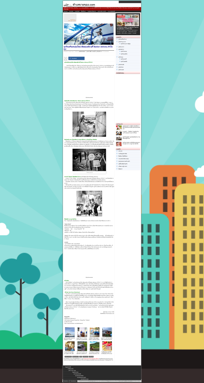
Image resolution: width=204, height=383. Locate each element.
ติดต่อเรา (120, 169)
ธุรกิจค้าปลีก (121, 64)
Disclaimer (130, 381)
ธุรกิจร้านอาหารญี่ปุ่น (125, 43)
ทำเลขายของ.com (92, 381)
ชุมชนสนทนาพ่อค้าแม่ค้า (124, 161)
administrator (82, 51)
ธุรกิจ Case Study (72, 370)
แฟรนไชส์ (77, 11)
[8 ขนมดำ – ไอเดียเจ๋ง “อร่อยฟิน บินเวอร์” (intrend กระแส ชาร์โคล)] (119, 134)
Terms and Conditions (123, 381)
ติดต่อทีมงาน (66, 381)
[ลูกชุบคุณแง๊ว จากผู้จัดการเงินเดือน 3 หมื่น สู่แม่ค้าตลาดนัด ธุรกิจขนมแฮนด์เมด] (119, 129)
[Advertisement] (89, 85)
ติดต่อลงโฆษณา (73, 381)
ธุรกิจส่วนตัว (85, 356)
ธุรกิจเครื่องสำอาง (122, 39)
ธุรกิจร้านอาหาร (122, 41)
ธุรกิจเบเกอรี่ (123, 59)
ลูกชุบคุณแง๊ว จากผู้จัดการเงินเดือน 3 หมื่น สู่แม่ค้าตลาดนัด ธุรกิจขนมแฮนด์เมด (131, 127)
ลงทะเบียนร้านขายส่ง (84, 379)
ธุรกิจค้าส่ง (120, 67)
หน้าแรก (65, 11)
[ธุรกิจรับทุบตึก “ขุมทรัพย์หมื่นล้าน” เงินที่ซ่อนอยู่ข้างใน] (119, 140)
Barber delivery (68, 356)
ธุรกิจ (81, 356)
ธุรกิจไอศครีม (124, 61)
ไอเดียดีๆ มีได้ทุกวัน (92, 11)
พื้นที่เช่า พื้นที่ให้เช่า (122, 156)
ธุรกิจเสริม (91, 356)
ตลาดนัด (71, 11)
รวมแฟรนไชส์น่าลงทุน (123, 158)
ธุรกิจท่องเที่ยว (124, 54)
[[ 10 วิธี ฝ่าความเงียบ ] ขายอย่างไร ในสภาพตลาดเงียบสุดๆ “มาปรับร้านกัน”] (128, 25)
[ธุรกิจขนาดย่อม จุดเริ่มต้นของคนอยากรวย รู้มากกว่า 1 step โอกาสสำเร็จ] (119, 145)
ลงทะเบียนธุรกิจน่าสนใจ (81, 377)
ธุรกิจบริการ (99, 51)
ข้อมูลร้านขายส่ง (75, 372)
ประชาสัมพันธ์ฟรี (111, 11)
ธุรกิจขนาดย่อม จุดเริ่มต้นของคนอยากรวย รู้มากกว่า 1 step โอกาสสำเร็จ (131, 143)
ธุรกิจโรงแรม (124, 51)
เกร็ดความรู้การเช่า (122, 166)
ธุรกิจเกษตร (121, 69)
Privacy (108, 381)
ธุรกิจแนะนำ (119, 124)
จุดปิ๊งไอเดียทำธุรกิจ (122, 163)
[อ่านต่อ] (134, 33)
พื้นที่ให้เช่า (83, 11)
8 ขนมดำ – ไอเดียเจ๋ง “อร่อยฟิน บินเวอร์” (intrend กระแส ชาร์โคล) (131, 132)
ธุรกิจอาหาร (121, 46)
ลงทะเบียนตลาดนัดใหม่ (79, 375)
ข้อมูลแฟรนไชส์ (68, 367)
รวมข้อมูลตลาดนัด (122, 153)
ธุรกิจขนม (120, 57)
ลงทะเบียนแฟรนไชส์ (77, 374)
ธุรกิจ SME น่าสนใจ (102, 11)
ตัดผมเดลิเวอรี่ (75, 356)
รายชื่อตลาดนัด (70, 369)
